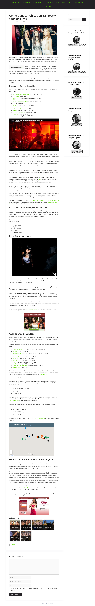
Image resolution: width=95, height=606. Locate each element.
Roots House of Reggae (19, 112)
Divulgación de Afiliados (47, 6)
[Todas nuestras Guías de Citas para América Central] (77, 68)
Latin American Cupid (15, 302)
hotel (40, 179)
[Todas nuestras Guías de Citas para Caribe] (77, 93)
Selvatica (15, 110)
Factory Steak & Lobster (19, 353)
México (63, 2)
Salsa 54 (15, 98)
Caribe (57, 2)
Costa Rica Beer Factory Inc (20, 365)
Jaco (10, 400)
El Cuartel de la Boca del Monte (21, 94)
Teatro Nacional (43, 374)
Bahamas (15, 116)
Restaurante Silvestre (18, 357)
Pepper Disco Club (18, 107)
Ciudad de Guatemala (39, 418)
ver (22, 67)
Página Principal (16, 2)
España (69, 2)
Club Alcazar (16, 96)
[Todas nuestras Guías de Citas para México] (77, 120)
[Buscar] (84, 19)
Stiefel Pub (16, 114)
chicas (20, 546)
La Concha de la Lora (18, 109)
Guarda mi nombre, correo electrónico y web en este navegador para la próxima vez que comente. (34, 589)
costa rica (27, 546)
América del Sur (37, 2)
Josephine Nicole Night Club (20, 101)
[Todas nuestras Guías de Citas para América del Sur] (77, 41)
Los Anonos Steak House (19, 349)
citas (23, 546)
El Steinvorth (16, 367)
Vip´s (14, 103)
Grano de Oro (16, 351)
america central (14, 546)
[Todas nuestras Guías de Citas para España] (77, 147)
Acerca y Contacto (78, 2)
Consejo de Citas (27, 2)
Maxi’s (14, 362)
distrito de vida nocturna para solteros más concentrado (44, 200)
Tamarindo (16, 400)
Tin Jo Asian (16, 355)
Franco (14, 358)
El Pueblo (15, 100)
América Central (49, 2)
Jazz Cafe (15, 364)
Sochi (14, 105)
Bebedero (15, 360)
